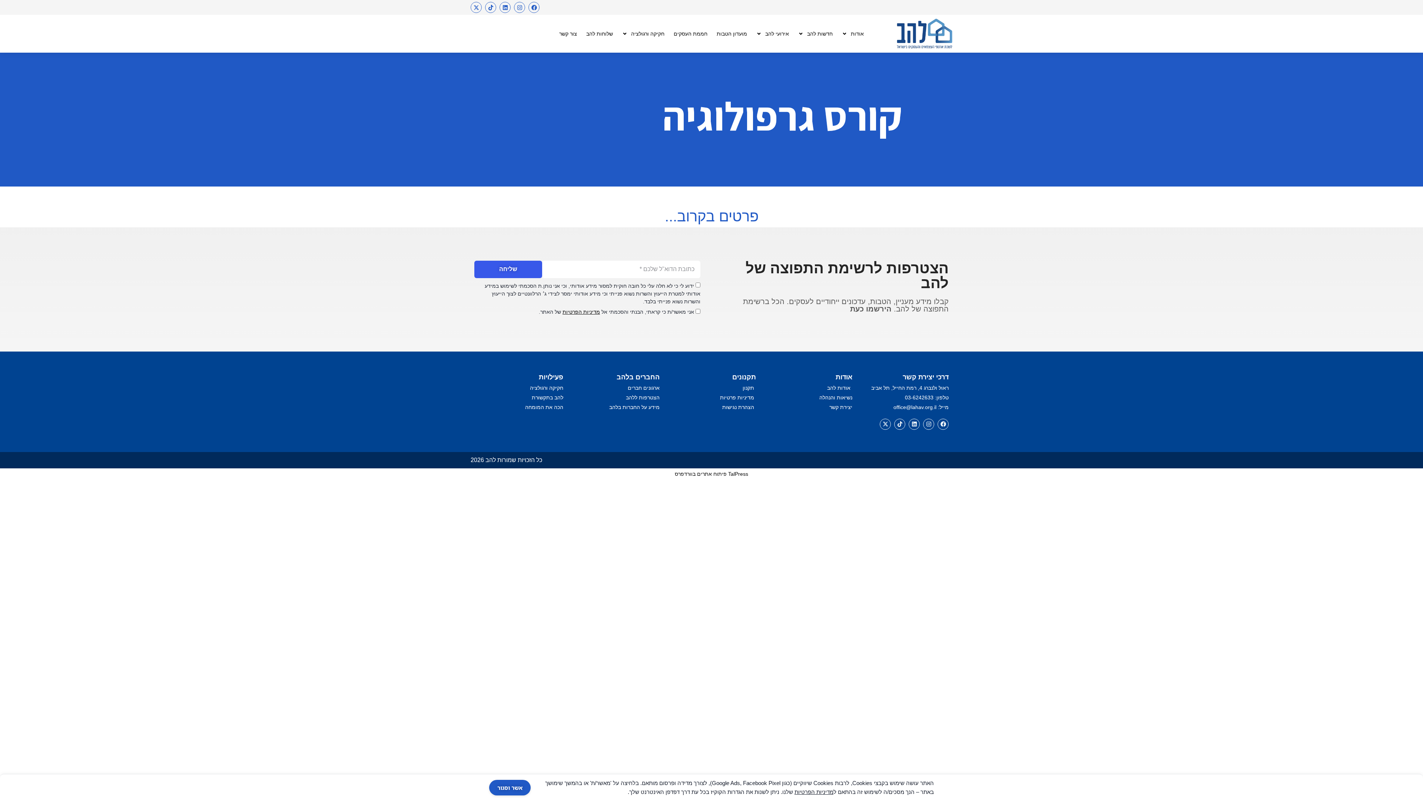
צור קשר (568, 34)
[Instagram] (519, 7)
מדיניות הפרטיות (581, 312)
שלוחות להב (599, 34)
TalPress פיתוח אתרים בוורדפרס (711, 474)
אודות (857, 34)
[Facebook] (534, 7)
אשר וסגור (510, 787)
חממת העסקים (690, 34)
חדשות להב (820, 34)
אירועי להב (777, 34)
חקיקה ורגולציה (647, 34)
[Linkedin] (505, 7)
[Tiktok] (490, 7)
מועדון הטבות (732, 34)
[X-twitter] (476, 7)
